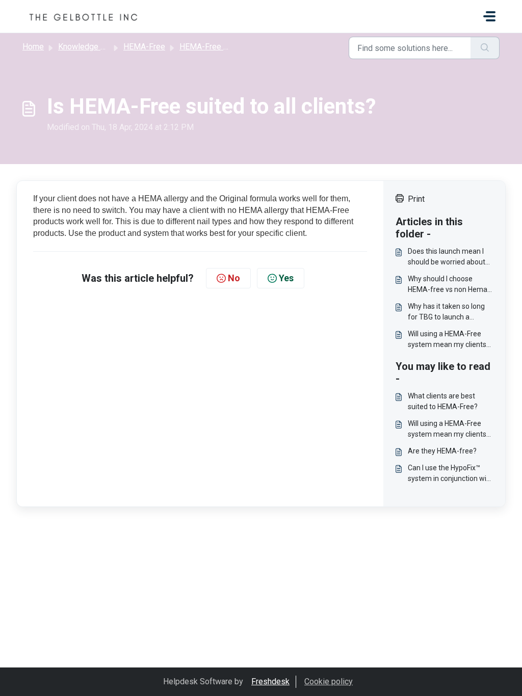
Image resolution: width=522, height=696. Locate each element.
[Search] (485, 48)
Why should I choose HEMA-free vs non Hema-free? (449, 285)
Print (416, 199)
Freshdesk (270, 681)
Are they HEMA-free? (442, 451)
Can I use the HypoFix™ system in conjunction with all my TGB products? (450, 474)
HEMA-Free (144, 46)
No (234, 278)
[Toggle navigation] (489, 16)
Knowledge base (88, 46)
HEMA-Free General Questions (234, 46)
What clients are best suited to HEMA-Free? (443, 401)
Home (33, 46)
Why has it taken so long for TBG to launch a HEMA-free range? (446, 312)
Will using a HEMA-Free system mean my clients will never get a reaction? (447, 340)
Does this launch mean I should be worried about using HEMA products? (446, 257)
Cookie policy (328, 681)
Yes (286, 278)
